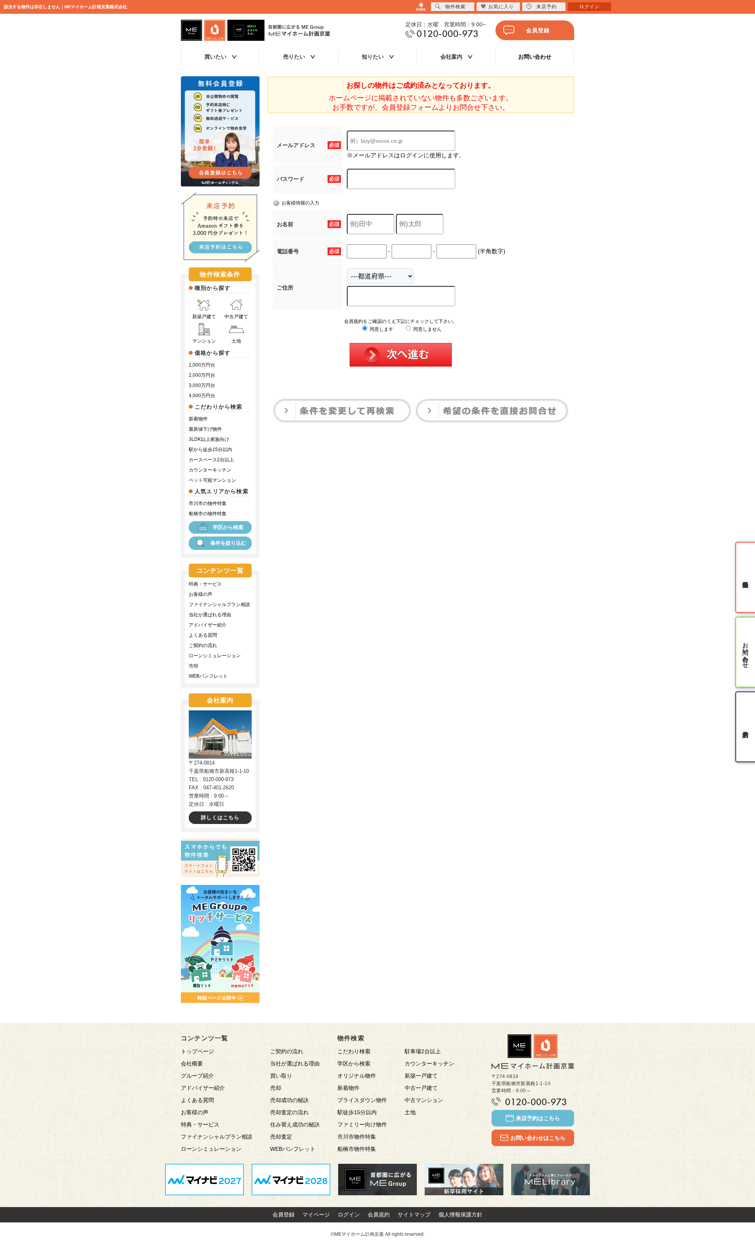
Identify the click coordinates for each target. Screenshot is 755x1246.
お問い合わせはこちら (537, 1138)
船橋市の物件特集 (207, 513)
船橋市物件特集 (356, 1149)
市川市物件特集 (356, 1137)
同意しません (427, 329)
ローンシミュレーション (215, 655)
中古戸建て (236, 316)
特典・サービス (205, 584)
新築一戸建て (421, 1076)
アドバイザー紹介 (207, 625)
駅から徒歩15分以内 (210, 449)
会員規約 (379, 1214)
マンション (204, 341)
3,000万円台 (202, 385)
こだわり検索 (353, 1051)
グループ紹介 (197, 1076)
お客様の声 (200, 594)
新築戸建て (204, 316)
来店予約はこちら (538, 1118)
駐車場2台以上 (423, 1051)
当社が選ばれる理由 (210, 614)
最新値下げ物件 (205, 429)
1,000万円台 (202, 365)
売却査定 (281, 1137)
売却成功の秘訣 (289, 1100)
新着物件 (198, 419)
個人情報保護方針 (460, 1214)
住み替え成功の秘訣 (295, 1124)
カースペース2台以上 (211, 460)
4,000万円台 (202, 395)
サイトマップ (414, 1214)
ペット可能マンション (212, 480)
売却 (193, 666)
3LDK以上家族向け (209, 439)
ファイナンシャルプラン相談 (219, 604)
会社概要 (192, 1063)
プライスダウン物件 (362, 1100)
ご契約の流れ (203, 645)
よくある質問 (203, 635)
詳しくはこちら (220, 817)
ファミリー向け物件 (362, 1124)
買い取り (281, 1076)
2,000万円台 (202, 375)
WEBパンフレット (208, 676)
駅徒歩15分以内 (357, 1112)
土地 (236, 341)
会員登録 (538, 30)
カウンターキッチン (210, 470)
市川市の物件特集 (207, 503)
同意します (380, 329)
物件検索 (455, 6)
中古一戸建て (421, 1088)
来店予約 (546, 6)
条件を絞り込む (228, 543)
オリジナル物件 (356, 1076)
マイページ (316, 1214)
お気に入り (501, 6)
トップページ (197, 1051)
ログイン (349, 1214)
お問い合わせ (534, 56)
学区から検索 (228, 527)
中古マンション (424, 1100)
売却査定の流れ (289, 1112)
